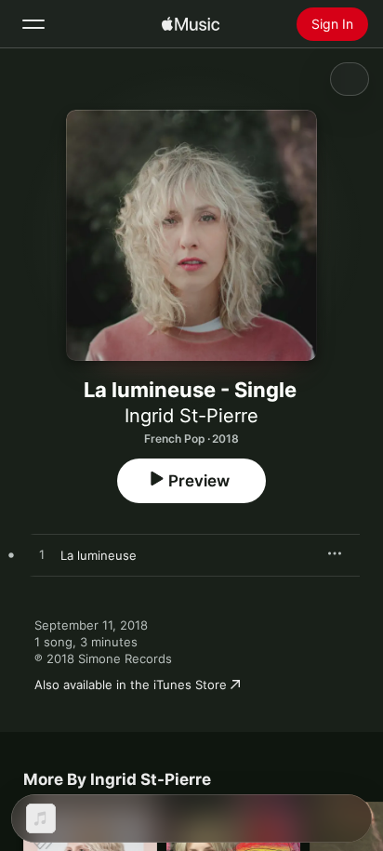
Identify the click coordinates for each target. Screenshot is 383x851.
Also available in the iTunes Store (130, 684)
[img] (190, 24)
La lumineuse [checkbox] (98, 555)
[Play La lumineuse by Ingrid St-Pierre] (41, 555)
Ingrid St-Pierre (191, 416)
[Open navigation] (33, 24)
